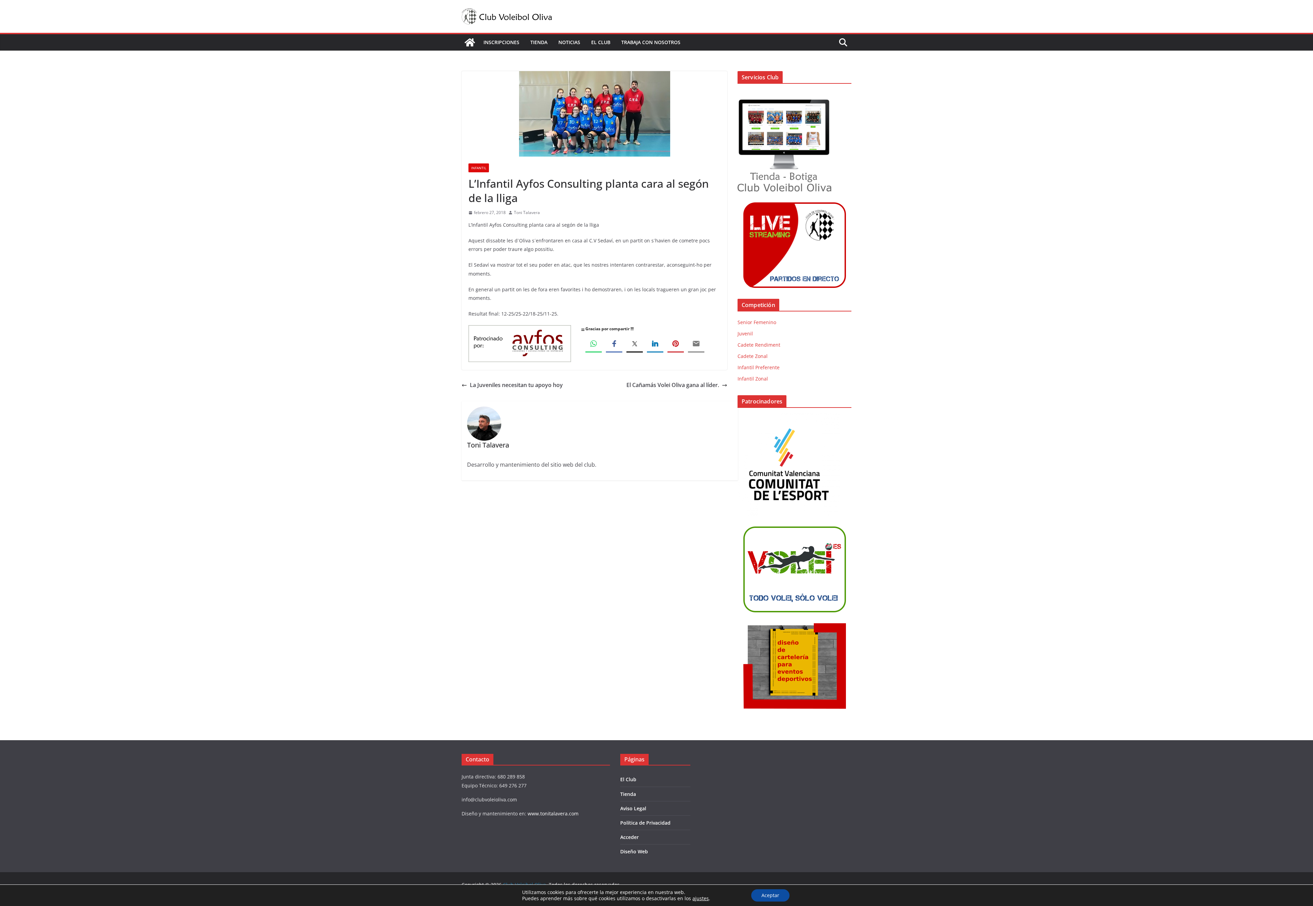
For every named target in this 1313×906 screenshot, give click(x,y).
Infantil (478, 167)
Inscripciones (501, 42)
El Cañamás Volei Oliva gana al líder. (672, 385)
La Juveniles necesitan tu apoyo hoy (516, 385)
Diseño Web (634, 851)
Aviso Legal (633, 808)
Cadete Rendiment (759, 345)
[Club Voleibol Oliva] (470, 42)
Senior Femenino (757, 322)
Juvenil (745, 333)
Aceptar (770, 895)
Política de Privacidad (645, 823)
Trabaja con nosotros (650, 42)
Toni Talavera (527, 212)
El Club (600, 42)
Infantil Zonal (753, 378)
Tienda (538, 42)
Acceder (629, 837)
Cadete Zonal (753, 356)
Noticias (569, 42)
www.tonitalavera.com (553, 813)
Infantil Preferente (759, 367)
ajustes (700, 898)
